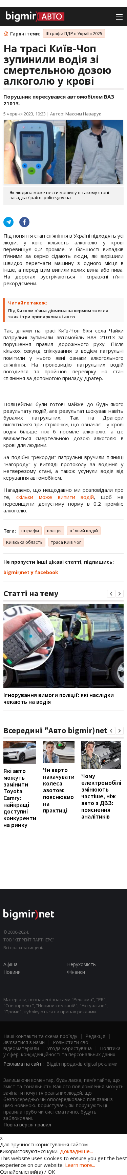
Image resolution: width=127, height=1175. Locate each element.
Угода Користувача (69, 1048)
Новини (12, 972)
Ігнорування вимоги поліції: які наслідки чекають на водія (58, 698)
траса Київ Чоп (66, 542)
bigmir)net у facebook (30, 572)
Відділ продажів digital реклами (82, 1064)
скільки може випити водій (55, 496)
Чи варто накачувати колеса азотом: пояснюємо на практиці (59, 790)
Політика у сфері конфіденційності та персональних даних (62, 1051)
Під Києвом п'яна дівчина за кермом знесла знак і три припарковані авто (58, 314)
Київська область (24, 542)
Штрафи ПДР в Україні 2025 (74, 33)
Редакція (95, 1036)
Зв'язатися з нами (24, 1042)
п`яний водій (84, 531)
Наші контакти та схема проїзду (40, 1036)
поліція (54, 531)
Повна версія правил (27, 1124)
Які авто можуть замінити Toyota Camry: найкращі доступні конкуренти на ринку (19, 798)
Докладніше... (76, 1151)
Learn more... (80, 1164)
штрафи (30, 531)
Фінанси (76, 972)
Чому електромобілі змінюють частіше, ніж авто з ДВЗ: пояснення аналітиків (101, 796)
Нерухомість (81, 964)
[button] (111, 594)
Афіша (10, 964)
